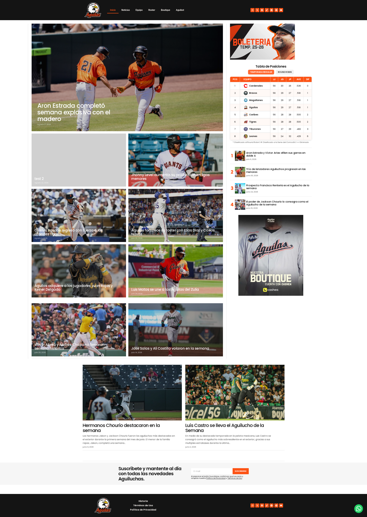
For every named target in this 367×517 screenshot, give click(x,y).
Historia (143, 501)
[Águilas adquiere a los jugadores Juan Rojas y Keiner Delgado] (79, 270)
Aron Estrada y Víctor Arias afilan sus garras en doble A (275, 154)
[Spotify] (276, 10)
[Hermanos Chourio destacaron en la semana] (132, 392)
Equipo (139, 10)
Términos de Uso (234, 478)
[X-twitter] (257, 10)
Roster (151, 10)
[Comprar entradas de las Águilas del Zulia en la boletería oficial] (262, 42)
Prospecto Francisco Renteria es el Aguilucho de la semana (277, 187)
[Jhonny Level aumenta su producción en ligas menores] (175, 160)
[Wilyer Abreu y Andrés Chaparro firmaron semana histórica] (79, 329)
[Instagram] (252, 10)
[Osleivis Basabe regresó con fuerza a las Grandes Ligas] (79, 215)
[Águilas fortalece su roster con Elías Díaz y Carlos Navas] (175, 215)
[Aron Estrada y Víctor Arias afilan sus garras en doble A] (240, 156)
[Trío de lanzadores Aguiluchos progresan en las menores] (240, 172)
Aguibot (180, 10)
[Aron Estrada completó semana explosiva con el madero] (127, 77)
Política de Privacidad (216, 478)
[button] (358, 508)
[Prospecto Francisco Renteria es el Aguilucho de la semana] (240, 188)
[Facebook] (262, 10)
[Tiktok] (267, 10)
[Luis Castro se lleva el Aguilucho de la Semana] (235, 392)
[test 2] (79, 160)
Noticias (125, 10)
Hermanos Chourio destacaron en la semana (121, 428)
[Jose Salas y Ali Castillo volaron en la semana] (175, 329)
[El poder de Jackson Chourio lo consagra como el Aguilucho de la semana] (240, 204)
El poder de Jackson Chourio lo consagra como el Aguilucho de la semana (277, 203)
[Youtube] (281, 10)
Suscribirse (240, 471)
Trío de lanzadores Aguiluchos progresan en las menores (276, 170)
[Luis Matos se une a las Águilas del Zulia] (175, 270)
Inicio (113, 10)
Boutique (165, 10)
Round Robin (285, 72)
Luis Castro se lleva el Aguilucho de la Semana (224, 428)
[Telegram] (272, 10)
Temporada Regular (261, 72)
